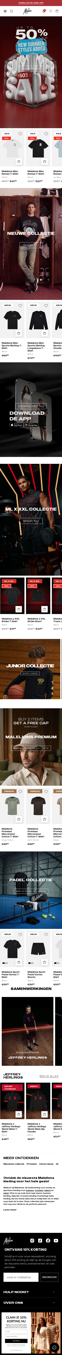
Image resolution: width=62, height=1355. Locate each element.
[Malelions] (27, 11)
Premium (32, 1164)
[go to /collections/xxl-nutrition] (31, 501)
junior (6, 1193)
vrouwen (39, 1190)
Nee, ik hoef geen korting (16, 1350)
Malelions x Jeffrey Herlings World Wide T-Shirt (11, 1128)
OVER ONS (13, 1302)
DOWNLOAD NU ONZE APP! (31, 3)
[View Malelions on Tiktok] (40, 1240)
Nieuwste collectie (13, 1164)
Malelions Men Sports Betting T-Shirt (12, 345)
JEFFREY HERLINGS (13, 1076)
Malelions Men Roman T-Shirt (10, 172)
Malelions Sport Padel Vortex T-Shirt (11, 974)
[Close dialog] (58, 1314)
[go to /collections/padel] (31, 879)
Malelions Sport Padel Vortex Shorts (36, 974)
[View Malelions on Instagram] (32, 1240)
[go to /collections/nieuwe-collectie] (31, 225)
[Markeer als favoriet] (20, 134)
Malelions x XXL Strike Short (37, 620)
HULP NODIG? (16, 1292)
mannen (30, 1190)
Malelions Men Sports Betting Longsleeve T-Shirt (36, 347)
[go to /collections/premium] (31, 736)
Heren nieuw (46, 1164)
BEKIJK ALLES (49, 1076)
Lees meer (10, 1209)
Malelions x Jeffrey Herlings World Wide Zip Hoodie (37, 1128)
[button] (11, 11)
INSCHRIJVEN (49, 1277)
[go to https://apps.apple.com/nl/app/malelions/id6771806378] (31, 392)
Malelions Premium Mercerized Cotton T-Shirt (10, 833)
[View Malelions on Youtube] (56, 1240)
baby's (47, 1190)
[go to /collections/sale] (31, 51)
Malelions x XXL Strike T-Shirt (11, 620)
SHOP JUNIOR (30, 673)
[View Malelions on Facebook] (48, 1240)
